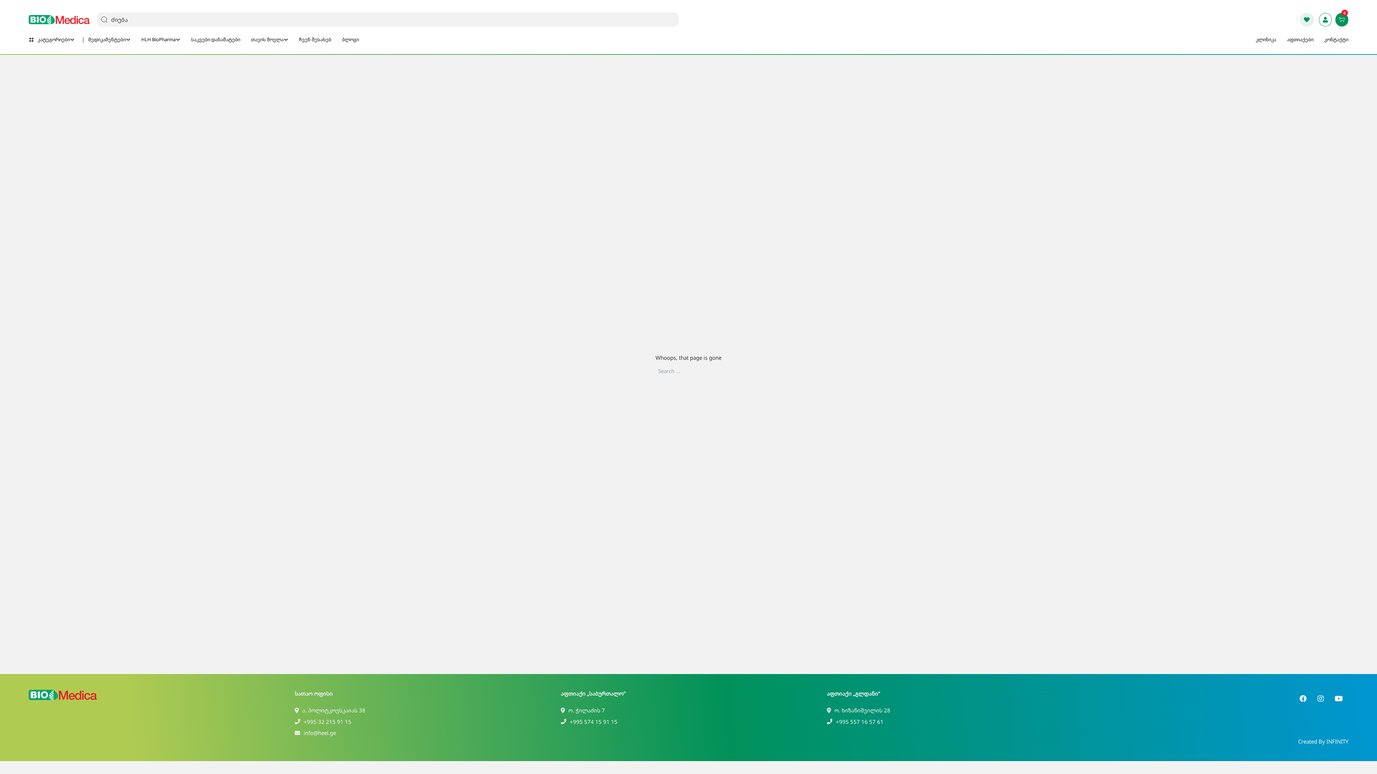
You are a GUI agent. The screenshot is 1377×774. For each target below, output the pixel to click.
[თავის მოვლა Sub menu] (286, 39)
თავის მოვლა (267, 39)
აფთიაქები (1300, 39)
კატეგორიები (54, 39)
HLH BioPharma (158, 39)
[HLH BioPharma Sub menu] (178, 39)
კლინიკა (1266, 39)
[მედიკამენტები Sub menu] (128, 39)
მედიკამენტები (107, 39)
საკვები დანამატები (215, 39)
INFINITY (1337, 741)
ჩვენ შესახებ (315, 39)
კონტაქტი (1336, 39)
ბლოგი (350, 39)
